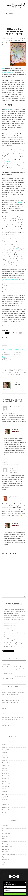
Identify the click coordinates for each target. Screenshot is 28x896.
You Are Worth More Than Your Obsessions (7, 350)
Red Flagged (5, 849)
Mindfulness (5, 841)
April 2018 (5, 757)
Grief (3, 838)
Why (3, 862)
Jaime (3, 725)
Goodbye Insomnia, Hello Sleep (10, 279)
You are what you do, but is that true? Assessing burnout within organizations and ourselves (13, 668)
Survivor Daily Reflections (8, 854)
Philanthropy (5, 844)
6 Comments (8, 40)
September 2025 (6, 742)
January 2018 (5, 765)
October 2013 (5, 812)
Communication (6, 833)
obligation (18, 371)
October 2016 (5, 778)
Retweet (17, 617)
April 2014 (5, 797)
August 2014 (5, 786)
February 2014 (6, 802)
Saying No (9, 725)
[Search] (24, 596)
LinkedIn (9, 617)
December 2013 (6, 807)
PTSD (10, 372)
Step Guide (5, 851)
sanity (24, 86)
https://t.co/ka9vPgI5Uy (14, 621)
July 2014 (4, 789)
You (3, 864)
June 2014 (4, 791)
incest (11, 371)
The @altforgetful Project (8, 676)
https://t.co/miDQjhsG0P (10, 633)
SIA (20, 372)
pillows (4, 372)
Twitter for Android (14, 645)
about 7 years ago (20, 615)
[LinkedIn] (14, 876)
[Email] (17, 876)
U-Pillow (17, 249)
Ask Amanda (5, 828)
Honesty (4, 356)
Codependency (19, 40)
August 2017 (5, 768)
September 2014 (6, 783)
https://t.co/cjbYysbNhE (10, 615)
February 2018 (6, 763)
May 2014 (4, 794)
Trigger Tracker (6, 664)
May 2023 (4, 744)
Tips (3, 857)
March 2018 (5, 760)
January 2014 (5, 804)
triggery (20, 202)
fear (6, 371)
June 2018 (4, 752)
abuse (10, 369)
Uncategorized (5, 859)
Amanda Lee (19, 38)
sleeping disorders (6, 162)
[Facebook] (10, 876)
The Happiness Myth (7, 678)
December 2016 (6, 773)
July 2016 (4, 781)
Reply (15, 411)
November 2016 (6, 776)
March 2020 (5, 747)
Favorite (21, 617)
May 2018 (4, 755)
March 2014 (5, 799)
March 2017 (5, 770)
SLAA (24, 372)
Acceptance (5, 825)
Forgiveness (5, 836)
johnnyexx (13, 497)
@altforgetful (20, 619)
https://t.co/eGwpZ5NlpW (10, 643)
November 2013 (6, 810)
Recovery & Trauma (7, 846)
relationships (21, 281)
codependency (18, 369)
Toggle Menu (11, 13)
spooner (7, 109)
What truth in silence (7, 673)
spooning (17, 374)
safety (16, 372)
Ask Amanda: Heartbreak (15, 719)
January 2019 (5, 750)
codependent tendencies (8, 72)
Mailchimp (14, 623)
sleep (11, 374)
